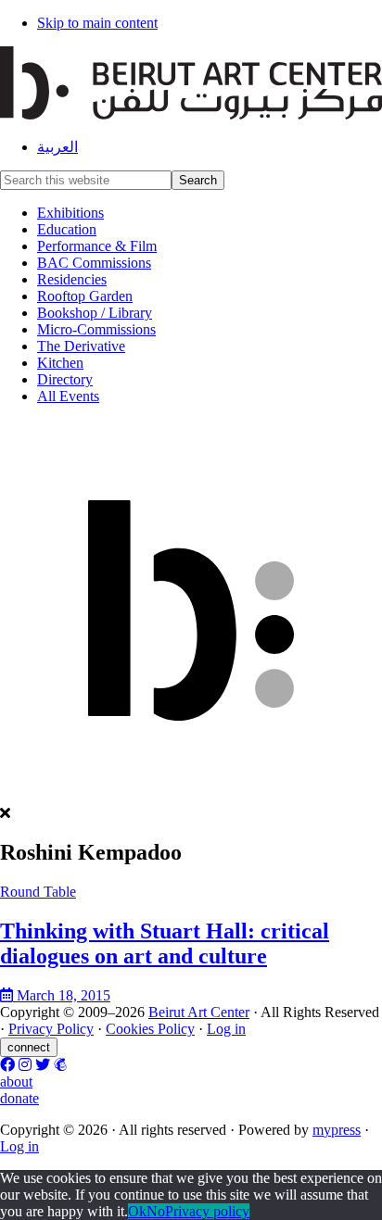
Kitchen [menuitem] (60, 363)
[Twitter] (42, 1065)
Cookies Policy (150, 1029)
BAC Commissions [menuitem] (94, 262)
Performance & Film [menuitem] (97, 246)
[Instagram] (25, 1065)
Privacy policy (207, 1211)
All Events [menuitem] (68, 396)
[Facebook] (7, 1065)
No (155, 1211)
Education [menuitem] (66, 229)
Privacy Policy (51, 1029)
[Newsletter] (60, 1065)
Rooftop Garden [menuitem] (85, 296)
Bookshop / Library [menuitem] (94, 313)
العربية (57, 147)
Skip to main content (97, 23)
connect (28, 1047)
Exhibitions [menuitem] (70, 212)
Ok (137, 1211)
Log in (226, 1029)
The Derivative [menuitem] (81, 346)
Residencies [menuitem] (72, 279)
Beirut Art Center (198, 1012)
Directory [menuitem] (65, 379)
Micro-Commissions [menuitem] (96, 329)
